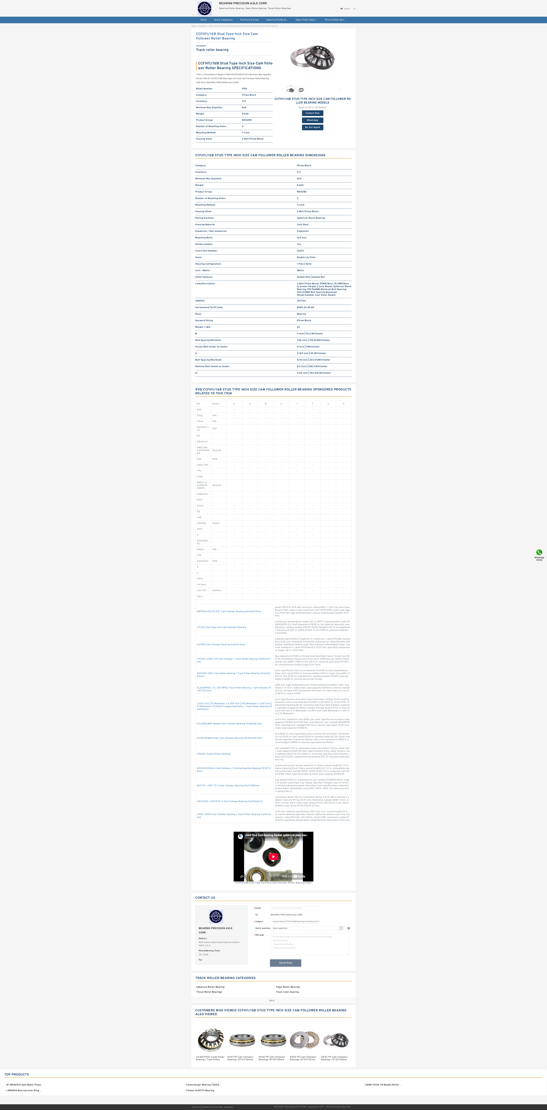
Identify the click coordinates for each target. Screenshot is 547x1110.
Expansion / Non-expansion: (211, 231)
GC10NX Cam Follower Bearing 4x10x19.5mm (221, 644)
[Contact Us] (539, 555)
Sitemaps (228, 1107)
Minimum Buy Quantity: (209, 107)
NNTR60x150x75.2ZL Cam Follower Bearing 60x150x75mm (229, 611)
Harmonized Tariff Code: (209, 307)
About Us (196, 1107)
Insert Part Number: (206, 250)
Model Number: (204, 88)
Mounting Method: (206, 132)
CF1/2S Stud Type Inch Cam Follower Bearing (221, 627)
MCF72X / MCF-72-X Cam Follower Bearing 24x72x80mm (228, 785)
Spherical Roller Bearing (279, 20)
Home (203, 20)
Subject (258, 921)
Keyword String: (204, 320)
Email (257, 908)
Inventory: (202, 101)
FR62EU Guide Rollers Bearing (213, 754)
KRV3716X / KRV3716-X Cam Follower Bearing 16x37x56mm (230, 801)
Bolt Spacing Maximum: (208, 360)
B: (196, 333)
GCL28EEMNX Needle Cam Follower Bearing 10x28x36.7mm (229, 723)
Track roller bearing (217, 26)
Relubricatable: (204, 244)
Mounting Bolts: (204, 237)
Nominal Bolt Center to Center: (212, 366)
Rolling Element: (204, 218)
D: (196, 373)
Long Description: (205, 283)
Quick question (263, 928)
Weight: (200, 113)
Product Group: (204, 120)
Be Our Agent (312, 127)
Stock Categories (223, 20)
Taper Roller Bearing (306, 20)
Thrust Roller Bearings (337, 20)
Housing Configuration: (208, 264)
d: (196, 353)
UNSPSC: (200, 301)
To (256, 915)
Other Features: (204, 277)
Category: (201, 95)
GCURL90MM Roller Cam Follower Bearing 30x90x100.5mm (229, 738)
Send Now (285, 963)
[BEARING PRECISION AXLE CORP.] (205, 8)
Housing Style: (204, 139)
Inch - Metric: (202, 270)
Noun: (198, 314)
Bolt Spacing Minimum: (208, 340)
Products (202, 26)
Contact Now (313, 113)
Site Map (219, 1107)
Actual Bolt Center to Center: (211, 346)
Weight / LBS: (203, 327)
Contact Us (207, 1107)
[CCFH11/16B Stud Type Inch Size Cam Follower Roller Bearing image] (312, 57)
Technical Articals (249, 20)
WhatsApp (312, 120)
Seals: (198, 257)
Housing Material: (205, 224)
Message (259, 935)
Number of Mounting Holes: (211, 126)
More (272, 1000)
